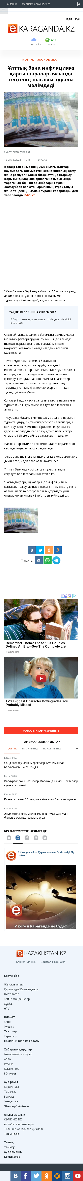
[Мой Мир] (58, 550)
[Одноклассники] (49, 550)
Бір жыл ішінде (52, 748)
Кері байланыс (25, 961)
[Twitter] (40, 550)
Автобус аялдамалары (19, 1124)
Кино (7, 1022)
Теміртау (10, 1091)
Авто (7, 1059)
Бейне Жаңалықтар (17, 999)
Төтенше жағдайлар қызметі (23, 1129)
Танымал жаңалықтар (41, 741)
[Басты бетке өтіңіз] (41, 32)
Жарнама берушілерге (36, 4)
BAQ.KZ (42, 159)
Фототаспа (11, 994)
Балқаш (9, 1096)
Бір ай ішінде (30, 748)
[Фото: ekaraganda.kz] (21, 520)
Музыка (9, 1026)
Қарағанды (11, 1087)
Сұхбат (8, 1004)
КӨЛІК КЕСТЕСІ (13, 1119)
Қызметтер (11, 1069)
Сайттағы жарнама (52, 961)
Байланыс (11, 4)
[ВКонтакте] (32, 550)
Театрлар (10, 1031)
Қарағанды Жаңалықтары (21, 989)
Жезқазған (11, 1101)
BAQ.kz (29, 195)
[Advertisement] (41, 243)
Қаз (69, 19)
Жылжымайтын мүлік (18, 1054)
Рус (77, 19)
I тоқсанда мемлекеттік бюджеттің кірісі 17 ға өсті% (40, 321)
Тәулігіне (11, 748)
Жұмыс (8, 1064)
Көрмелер (10, 1036)
